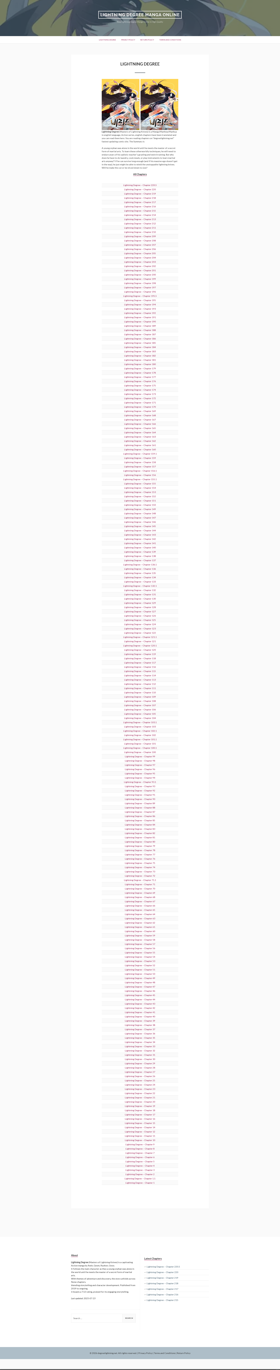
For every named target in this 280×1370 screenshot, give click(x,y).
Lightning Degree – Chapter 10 (140, 1140)
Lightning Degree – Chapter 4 (140, 1165)
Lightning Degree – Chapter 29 (140, 1063)
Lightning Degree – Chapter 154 (140, 487)
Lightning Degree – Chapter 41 (140, 1012)
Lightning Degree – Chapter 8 (140, 1148)
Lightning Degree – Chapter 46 (140, 991)
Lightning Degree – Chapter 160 (140, 449)
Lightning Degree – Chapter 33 (140, 1046)
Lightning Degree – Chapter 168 (140, 415)
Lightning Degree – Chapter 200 (140, 274)
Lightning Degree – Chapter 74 (140, 867)
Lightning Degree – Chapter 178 (140, 372)
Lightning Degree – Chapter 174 (140, 389)
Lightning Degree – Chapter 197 (140, 287)
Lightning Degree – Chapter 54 (140, 956)
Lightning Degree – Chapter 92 (140, 790)
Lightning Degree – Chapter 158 (140, 462)
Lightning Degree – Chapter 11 (140, 1136)
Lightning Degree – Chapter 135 (140, 573)
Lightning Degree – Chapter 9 (140, 1144)
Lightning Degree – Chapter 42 (140, 1008)
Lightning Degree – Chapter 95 (140, 773)
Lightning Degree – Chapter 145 (140, 526)
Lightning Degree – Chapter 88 (140, 807)
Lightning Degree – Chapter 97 (140, 765)
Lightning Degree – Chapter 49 (140, 978)
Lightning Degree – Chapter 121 (140, 641)
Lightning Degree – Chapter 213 (140, 219)
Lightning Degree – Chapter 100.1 (140, 748)
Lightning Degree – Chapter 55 (140, 952)
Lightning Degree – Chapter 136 (140, 568)
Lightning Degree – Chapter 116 (140, 667)
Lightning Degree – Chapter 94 (140, 777)
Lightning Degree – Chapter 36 (140, 1033)
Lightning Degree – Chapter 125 (140, 620)
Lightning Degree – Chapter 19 (140, 1106)
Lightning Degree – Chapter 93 (140, 786)
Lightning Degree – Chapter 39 (140, 1020)
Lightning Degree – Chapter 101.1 (140, 739)
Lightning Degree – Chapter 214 (140, 215)
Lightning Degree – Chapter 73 (140, 871)
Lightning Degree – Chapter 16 (140, 1118)
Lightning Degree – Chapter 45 (140, 995)
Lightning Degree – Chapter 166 (140, 424)
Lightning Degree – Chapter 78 (140, 850)
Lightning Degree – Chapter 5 (140, 1161)
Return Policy (147, 40)
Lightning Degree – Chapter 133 (140, 581)
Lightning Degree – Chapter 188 (140, 330)
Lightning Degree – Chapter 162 (140, 441)
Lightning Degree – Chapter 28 (140, 1067)
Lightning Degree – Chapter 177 (140, 377)
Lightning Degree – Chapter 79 (140, 846)
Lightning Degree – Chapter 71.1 (140, 880)
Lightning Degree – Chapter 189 (140, 325)
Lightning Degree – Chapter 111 (140, 688)
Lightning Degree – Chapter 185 (140, 343)
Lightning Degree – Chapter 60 (140, 931)
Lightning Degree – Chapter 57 (140, 944)
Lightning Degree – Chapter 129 (140, 603)
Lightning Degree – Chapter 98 (140, 760)
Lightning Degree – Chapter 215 (140, 210)
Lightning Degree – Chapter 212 (140, 223)
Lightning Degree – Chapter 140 (140, 547)
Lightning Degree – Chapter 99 (140, 756)
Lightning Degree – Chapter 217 (140, 202)
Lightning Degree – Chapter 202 (140, 266)
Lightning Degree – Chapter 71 (140, 884)
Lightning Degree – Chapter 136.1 (140, 564)
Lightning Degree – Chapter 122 (140, 632)
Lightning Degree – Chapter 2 (140, 1174)
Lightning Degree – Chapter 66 (140, 905)
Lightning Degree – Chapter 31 (140, 1055)
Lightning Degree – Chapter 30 (140, 1059)
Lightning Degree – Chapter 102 (140, 735)
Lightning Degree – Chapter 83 (140, 829)
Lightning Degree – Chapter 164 (140, 432)
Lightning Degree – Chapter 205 (140, 253)
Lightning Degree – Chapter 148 (140, 513)
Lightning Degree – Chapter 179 (140, 368)
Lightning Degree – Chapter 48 (140, 982)
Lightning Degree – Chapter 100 (140, 752)
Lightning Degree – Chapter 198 (140, 283)
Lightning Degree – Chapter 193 (140, 308)
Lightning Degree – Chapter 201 (140, 270)
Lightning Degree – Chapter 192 (140, 313)
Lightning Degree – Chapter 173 (140, 394)
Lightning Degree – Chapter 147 (140, 517)
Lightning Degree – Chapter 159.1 (140, 453)
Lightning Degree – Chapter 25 (140, 1080)
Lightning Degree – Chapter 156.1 (140, 470)
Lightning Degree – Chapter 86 (140, 816)
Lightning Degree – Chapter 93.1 (140, 782)
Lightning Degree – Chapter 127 (140, 611)
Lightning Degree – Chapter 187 (140, 334)
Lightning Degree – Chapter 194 (140, 304)
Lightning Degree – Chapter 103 (140, 726)
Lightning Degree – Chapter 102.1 (140, 730)
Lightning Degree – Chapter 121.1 (140, 637)
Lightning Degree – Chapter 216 (140, 206)
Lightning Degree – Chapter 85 (140, 820)
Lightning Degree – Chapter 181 (140, 360)
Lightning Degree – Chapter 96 (140, 769)
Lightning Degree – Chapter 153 (140, 492)
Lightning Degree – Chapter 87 (140, 811)
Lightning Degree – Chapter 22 (140, 1093)
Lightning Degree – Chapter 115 (140, 671)
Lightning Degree (107, 40)
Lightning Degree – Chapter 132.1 (140, 586)
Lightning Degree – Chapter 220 (140, 189)
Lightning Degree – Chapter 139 (140, 551)
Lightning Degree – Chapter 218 (140, 198)
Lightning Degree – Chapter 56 (140, 948)
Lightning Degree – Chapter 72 (140, 875)
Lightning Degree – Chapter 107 (140, 705)
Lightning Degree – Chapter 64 (140, 914)
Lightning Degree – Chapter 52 (140, 965)
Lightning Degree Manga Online (140, 14)
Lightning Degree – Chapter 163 (140, 436)
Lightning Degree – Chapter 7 (140, 1153)
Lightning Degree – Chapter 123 (140, 628)
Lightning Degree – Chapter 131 (140, 594)
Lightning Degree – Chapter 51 (140, 969)
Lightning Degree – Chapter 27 (140, 1072)
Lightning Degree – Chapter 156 (140, 475)
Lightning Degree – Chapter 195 (140, 300)
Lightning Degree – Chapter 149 (140, 509)
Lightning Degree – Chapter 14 (140, 1127)
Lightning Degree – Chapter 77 (140, 854)
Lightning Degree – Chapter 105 (140, 713)
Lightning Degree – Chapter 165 (140, 428)
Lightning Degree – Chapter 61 (140, 927)
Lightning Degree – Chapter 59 (140, 935)
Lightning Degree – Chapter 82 (140, 833)
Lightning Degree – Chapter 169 (140, 411)
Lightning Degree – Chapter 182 (140, 355)
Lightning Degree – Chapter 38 (140, 1025)
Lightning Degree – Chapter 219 (140, 193)
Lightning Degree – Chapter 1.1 (140, 1178)
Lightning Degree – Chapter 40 (140, 1016)
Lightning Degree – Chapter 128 (140, 607)
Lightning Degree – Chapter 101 (140, 743)
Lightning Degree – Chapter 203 (140, 262)
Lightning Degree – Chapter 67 (140, 901)
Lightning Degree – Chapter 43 (140, 1003)
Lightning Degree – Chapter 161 (140, 445)
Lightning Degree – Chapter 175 (140, 385)
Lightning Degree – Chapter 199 (140, 279)
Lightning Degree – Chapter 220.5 (140, 185)
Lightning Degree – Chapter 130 (140, 598)
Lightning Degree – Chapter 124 (140, 624)
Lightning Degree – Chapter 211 (140, 227)
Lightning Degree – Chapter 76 (140, 858)
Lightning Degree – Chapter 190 (140, 321)
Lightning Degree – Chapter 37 (140, 1029)
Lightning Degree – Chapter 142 (140, 539)
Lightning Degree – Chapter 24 (140, 1084)
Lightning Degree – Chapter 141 (140, 543)
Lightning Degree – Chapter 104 (140, 718)
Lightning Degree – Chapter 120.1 (140, 645)
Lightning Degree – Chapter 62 (140, 922)
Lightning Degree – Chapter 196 (140, 291)
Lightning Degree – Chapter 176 (140, 381)
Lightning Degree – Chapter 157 (140, 466)
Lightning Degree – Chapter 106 (140, 709)
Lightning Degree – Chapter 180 (140, 364)
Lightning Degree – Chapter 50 (140, 974)
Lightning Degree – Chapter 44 (140, 999)
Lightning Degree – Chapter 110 (140, 692)
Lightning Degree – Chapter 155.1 (140, 479)
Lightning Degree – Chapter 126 (140, 615)
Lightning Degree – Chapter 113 (140, 679)
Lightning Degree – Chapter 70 (140, 888)
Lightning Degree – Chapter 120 (140, 649)
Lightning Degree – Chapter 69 (140, 893)
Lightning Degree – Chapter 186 (140, 338)
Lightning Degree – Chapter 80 (140, 841)
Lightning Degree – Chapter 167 (140, 419)
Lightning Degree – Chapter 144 (140, 530)
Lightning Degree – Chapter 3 (140, 1170)
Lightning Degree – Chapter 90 (140, 799)
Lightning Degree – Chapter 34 (140, 1042)
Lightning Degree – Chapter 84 (140, 824)
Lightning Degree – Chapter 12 (140, 1131)
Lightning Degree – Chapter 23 (140, 1089)
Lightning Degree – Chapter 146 (140, 522)
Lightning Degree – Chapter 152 (140, 496)
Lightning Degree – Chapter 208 (140, 240)
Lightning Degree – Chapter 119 (140, 654)
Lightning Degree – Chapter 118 (140, 658)
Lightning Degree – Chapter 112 (140, 684)
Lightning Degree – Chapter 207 (140, 244)
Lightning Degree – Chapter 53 (140, 961)
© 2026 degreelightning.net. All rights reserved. (113, 1353)
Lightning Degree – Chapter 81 (140, 837)
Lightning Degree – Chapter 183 (140, 351)
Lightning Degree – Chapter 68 (140, 897)
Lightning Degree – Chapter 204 (140, 257)
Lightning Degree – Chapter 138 (140, 556)
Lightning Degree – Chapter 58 (140, 939)
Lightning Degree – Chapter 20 (140, 1101)
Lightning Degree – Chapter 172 (140, 398)
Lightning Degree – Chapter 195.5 (140, 296)
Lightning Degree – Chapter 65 (140, 910)
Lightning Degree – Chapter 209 (140, 236)
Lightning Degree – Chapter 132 (140, 590)
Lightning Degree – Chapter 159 (140, 458)
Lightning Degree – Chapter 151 (140, 500)
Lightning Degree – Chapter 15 (140, 1123)
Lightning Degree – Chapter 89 (140, 803)
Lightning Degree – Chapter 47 (140, 986)
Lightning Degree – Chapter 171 (140, 402)
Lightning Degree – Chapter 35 (140, 1037)
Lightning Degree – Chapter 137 (140, 560)
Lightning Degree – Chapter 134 (140, 577)
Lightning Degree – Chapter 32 (140, 1050)
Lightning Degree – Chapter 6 (140, 1157)
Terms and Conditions (170, 40)
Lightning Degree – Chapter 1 (140, 1182)
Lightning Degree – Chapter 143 (140, 534)
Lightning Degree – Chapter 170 (140, 406)
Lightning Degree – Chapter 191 (140, 317)
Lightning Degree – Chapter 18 (140, 1110)
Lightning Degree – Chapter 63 (140, 918)
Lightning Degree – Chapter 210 (140, 232)
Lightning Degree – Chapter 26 (140, 1076)
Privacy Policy (128, 40)
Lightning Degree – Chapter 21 (140, 1097)
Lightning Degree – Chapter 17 (140, 1114)
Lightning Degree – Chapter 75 (140, 863)
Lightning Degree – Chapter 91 (140, 794)
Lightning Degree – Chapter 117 (140, 662)
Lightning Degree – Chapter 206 (140, 249)
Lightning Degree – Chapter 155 (140, 483)
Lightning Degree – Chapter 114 (140, 675)
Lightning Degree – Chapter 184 (140, 347)
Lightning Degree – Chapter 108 (140, 701)
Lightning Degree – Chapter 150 (140, 505)
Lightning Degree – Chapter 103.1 (140, 722)
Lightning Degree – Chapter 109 (140, 696)
